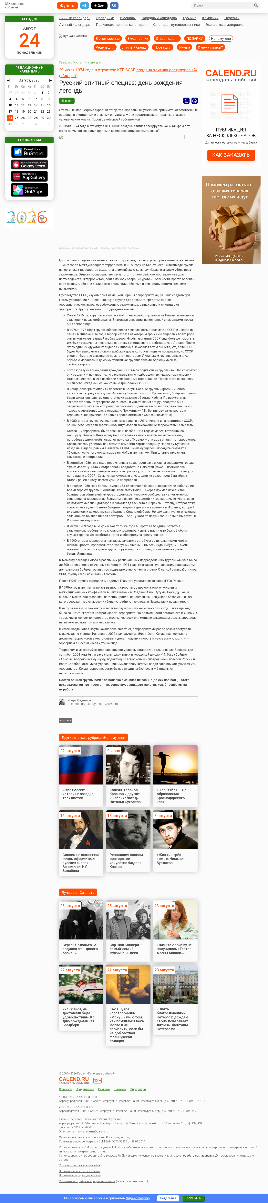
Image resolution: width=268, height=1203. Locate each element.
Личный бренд (134, 47)
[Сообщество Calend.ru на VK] (114, 5)
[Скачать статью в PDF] (186, 101)
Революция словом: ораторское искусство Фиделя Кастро (127, 861)
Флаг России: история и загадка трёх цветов (78, 794)
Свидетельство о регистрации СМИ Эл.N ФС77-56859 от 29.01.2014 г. (103, 1141)
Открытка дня (167, 38)
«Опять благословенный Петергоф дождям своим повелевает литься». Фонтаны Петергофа (172, 1019)
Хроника (189, 18)
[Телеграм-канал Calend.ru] (84, 5)
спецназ (65, 720)
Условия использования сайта (79, 1165)
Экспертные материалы (225, 25)
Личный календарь (74, 18)
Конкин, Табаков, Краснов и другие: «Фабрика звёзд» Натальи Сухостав (125, 796)
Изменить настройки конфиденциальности (87, 1181)
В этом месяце (108, 38)
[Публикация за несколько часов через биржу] (231, 166)
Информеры (138, 1089)
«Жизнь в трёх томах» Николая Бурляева (170, 859)
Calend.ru (65, 62)
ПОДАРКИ (194, 38)
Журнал (78, 62)
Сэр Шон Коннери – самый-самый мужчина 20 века (126, 949)
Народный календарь (159, 18)
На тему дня (221, 38)
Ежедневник (138, 38)
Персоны (232, 18)
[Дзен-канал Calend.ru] (99, 5)
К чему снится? (210, 47)
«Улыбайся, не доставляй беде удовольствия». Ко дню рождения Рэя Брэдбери (79, 1017)
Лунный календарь (74, 25)
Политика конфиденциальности (80, 1175)
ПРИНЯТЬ (193, 1198)
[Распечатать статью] (194, 101)
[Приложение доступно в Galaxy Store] (29, 164)
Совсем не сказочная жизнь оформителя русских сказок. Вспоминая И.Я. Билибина (81, 863)
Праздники (105, 18)
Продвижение (85, 1089)
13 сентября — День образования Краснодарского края (174, 796)
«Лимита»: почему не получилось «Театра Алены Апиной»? (174, 949)
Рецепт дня (105, 47)
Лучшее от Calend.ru (78, 892)
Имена (184, 47)
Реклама (104, 1089)
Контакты (120, 1089)
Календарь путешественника (176, 25)
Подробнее (168, 1198)
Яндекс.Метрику (138, 1198)
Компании (210, 18)
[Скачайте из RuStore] (29, 152)
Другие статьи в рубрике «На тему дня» (93, 738)
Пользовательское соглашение (79, 1171)
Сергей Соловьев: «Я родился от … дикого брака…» (80, 949)
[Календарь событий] (28, 5)
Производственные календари (121, 25)
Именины (128, 18)
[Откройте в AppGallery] (29, 177)
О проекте (65, 1089)
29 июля (66, 100)
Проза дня (162, 47)
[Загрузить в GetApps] (29, 190)
